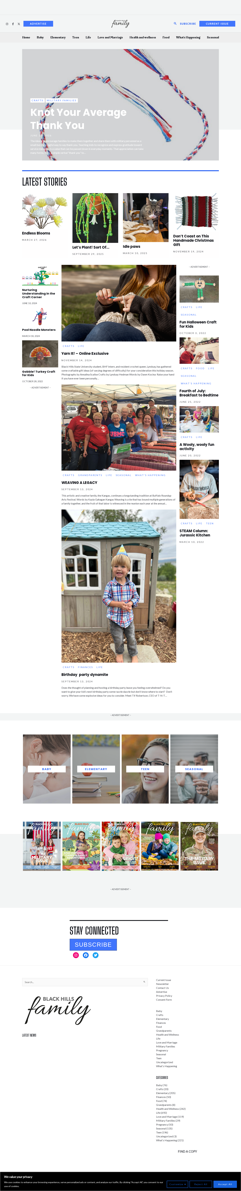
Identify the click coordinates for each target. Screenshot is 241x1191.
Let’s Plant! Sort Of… (90, 247)
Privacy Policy (164, 995)
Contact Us (162, 987)
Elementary (58, 37)
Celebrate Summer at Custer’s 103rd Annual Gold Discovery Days (58, 1042)
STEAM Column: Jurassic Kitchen (195, 533)
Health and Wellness (167, 1034)
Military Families (62, 100)
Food (166, 37)
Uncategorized (164, 1062)
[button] (93, 945)
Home (26, 37)
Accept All (225, 1184)
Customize (176, 1184)
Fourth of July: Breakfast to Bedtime (199, 393)
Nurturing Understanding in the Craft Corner (38, 293)
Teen (75, 37)
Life (88, 37)
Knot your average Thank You (78, 118)
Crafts (37, 100)
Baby (40, 37)
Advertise (161, 991)
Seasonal (213, 37)
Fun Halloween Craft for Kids (198, 324)
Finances (85, 667)
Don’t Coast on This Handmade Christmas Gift (193, 240)
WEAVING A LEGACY (79, 482)
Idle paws (131, 246)
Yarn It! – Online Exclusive (85, 353)
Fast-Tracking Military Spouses (39, 1054)
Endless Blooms (36, 233)
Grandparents (90, 475)
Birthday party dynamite (84, 674)
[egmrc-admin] (13, 24)
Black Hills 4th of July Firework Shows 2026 (46, 1048)
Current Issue (163, 979)
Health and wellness (143, 37)
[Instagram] (7, 24)
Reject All (200, 1184)
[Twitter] (19, 24)
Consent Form (164, 999)
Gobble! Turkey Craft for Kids (38, 373)
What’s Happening (188, 37)
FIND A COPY (187, 1151)
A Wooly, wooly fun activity (197, 446)
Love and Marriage (110, 37)
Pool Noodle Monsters (39, 330)
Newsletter (162, 983)
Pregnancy (162, 1050)
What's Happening (150, 475)
